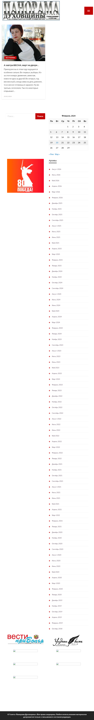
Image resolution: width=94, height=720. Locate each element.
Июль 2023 (56, 356)
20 (57, 142)
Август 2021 (56, 487)
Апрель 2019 (57, 617)
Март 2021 (56, 515)
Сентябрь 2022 (57, 413)
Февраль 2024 (57, 328)
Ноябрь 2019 (57, 606)
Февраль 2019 (57, 623)
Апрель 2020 (57, 578)
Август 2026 (56, 169)
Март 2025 (56, 254)
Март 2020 (56, 583)
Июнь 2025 (56, 237)
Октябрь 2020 (57, 544)
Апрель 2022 (57, 441)
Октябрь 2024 (57, 283)
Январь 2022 (57, 458)
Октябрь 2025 (57, 214)
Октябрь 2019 (57, 612)
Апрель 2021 (57, 509)
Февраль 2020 (57, 589)
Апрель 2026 (57, 186)
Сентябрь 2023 (57, 345)
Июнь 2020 (56, 566)
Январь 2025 (57, 266)
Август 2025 (56, 226)
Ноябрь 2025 (57, 209)
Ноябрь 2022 (57, 402)
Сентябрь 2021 (57, 481)
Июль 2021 (56, 492)
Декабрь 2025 (57, 203)
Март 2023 (56, 379)
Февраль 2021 (57, 521)
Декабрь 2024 (57, 271)
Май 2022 (55, 436)
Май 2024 (55, 311)
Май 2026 (55, 181)
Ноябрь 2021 (57, 470)
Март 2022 (56, 447)
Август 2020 (56, 555)
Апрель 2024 (57, 317)
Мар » (57, 154)
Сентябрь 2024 (57, 288)
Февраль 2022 (57, 453)
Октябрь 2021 (57, 476)
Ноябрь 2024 (57, 277)
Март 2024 (56, 322)
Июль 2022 (56, 424)
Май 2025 (55, 243)
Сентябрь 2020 (57, 549)
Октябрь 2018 (57, 629)
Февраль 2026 (57, 198)
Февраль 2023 (57, 385)
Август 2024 (56, 294)
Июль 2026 (56, 175)
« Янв (51, 154)
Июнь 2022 (56, 430)
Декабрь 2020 (57, 532)
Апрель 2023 (57, 373)
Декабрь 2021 (57, 464)
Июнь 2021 (56, 498)
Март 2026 (56, 192)
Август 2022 (56, 419)
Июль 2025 (56, 232)
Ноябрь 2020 (57, 538)
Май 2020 (55, 572)
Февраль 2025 (57, 260)
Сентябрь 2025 (57, 220)
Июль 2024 (56, 300)
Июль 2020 (56, 561)
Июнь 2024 (56, 305)
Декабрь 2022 (57, 396)
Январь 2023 (57, 390)
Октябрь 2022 (57, 407)
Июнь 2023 (56, 362)
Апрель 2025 (57, 249)
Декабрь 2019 (57, 600)
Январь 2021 (57, 527)
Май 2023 (55, 368)
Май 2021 (55, 504)
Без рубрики (10, 57)
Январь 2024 (57, 334)
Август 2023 (56, 351)
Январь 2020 (57, 595)
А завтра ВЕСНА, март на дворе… (21, 65)
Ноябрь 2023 (57, 339)
